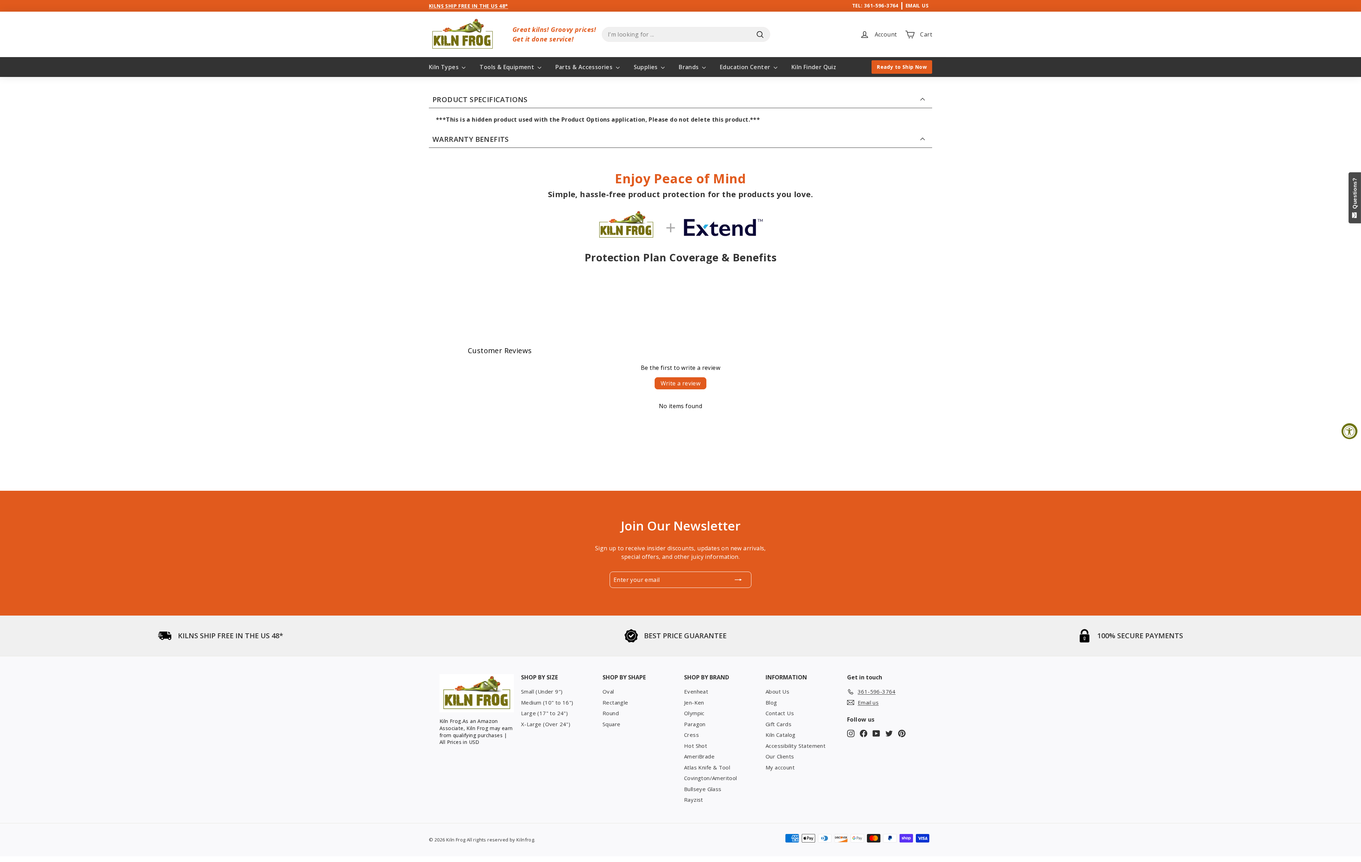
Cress (691, 734)
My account (780, 767)
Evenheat (696, 691)
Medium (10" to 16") (547, 702)
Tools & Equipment (508, 67)
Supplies (647, 67)
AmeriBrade (699, 756)
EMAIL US (917, 5)
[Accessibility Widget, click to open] (1349, 431)
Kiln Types (444, 67)
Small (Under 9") (541, 691)
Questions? (1355, 195)
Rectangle (615, 702)
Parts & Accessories (584, 67)
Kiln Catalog (781, 734)
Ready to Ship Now (902, 66)
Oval (608, 691)
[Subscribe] (738, 580)
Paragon (695, 724)
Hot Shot (695, 745)
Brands (689, 67)
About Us (777, 691)
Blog (771, 702)
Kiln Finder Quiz (813, 67)
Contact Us (780, 713)
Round (611, 713)
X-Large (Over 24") (545, 724)
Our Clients (780, 756)
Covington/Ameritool (710, 778)
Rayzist (693, 799)
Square (611, 724)
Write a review (681, 383)
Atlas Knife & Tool (707, 767)
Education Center (746, 67)
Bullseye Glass (703, 789)
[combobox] (686, 34)
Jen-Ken (694, 702)
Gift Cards (778, 724)
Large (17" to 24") (544, 713)
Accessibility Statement (795, 745)
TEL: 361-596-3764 (875, 5)
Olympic (694, 713)
